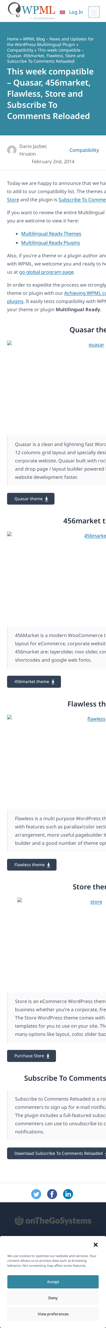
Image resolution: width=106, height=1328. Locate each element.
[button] (96, 1245)
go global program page (46, 272)
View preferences (53, 1314)
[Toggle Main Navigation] (94, 12)
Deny (53, 1297)
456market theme (31, 681)
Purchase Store (29, 1055)
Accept (53, 1281)
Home (13, 39)
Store (13, 199)
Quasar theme (28, 498)
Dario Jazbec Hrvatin (33, 150)
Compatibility (20, 50)
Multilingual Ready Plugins (50, 242)
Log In (76, 12)
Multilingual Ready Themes (51, 233)
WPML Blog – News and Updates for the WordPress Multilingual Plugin (50, 41)
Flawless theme (29, 864)
